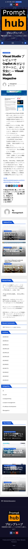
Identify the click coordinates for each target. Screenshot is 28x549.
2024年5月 (6, 376)
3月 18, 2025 (8, 438)
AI (3, 390)
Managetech (13, 83)
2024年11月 (6, 352)
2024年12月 (6, 348)
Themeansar (14, 541)
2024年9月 (6, 360)
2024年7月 (6, 368)
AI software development (9, 406)
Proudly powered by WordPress (10, 539)
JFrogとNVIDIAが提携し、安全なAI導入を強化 (13, 452)
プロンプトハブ (14, 33)
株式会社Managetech (9, 501)
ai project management (9, 402)
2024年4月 (6, 380)
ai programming (6, 52)
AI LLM (4, 394)
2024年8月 (6, 364)
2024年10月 (6, 356)
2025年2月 (6, 340)
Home (14, 545)
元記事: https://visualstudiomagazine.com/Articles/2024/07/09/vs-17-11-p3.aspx (14, 180)
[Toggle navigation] (13, 43)
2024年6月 (6, 372)
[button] (22, 43)
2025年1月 (6, 344)
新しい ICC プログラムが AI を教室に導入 (19, 192)
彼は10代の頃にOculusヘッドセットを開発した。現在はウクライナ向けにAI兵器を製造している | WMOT (8, 196)
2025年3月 (6, 337)
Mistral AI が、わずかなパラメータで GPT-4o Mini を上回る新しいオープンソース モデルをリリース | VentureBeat (13, 301)
